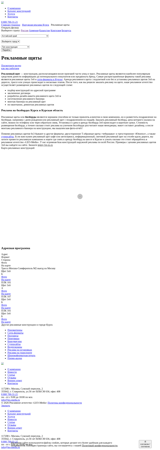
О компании (14, 8)
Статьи (11, 375)
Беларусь (66, 30)
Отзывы (12, 377)
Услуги (11, 14)
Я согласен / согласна (145, 444)
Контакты (13, 16)
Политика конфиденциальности (65, 402)
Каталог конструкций (19, 11)
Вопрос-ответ (15, 380)
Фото (4, 276)
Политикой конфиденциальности (100, 445)
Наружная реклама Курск (35, 25)
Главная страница (10, 25)
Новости (12, 372)
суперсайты (7, 136)
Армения (34, 30)
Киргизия (56, 30)
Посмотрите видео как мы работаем (11, 67)
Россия (24, 30)
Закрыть (5, 405)
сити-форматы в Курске (49, 79)
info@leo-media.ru (10, 400)
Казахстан (44, 30)
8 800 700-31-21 (9, 22)
